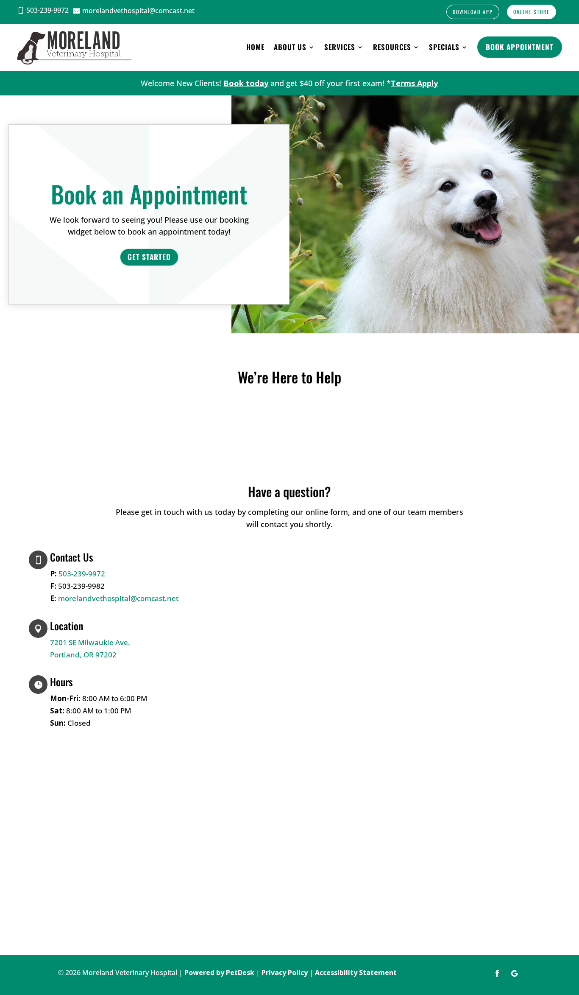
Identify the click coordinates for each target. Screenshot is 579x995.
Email (225, 593)
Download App (473, 11)
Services (339, 47)
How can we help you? (255, 628)
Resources (392, 47)
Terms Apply (414, 83)
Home (255, 47)
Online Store (531, 11)
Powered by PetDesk (219, 972)
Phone (223, 605)
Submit (237, 655)
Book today (245, 83)
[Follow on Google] (514, 973)
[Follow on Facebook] (497, 973)
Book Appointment (520, 47)
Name (226, 556)
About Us (290, 47)
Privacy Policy (285, 972)
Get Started (149, 257)
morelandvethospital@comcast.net (118, 598)
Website (227, 640)
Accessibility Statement (356, 972)
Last (287, 581)
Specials (444, 47)
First (287, 569)
